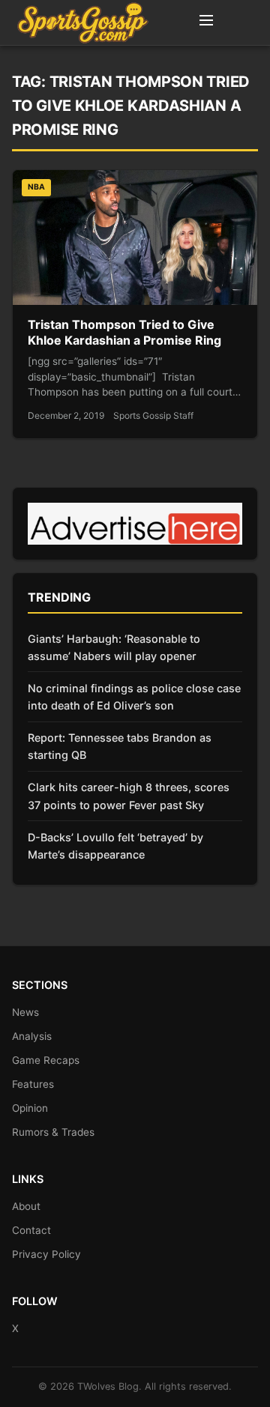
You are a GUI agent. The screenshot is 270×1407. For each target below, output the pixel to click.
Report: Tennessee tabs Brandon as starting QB (120, 746)
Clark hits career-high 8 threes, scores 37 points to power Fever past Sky (129, 796)
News (25, 1012)
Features (33, 1084)
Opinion (30, 1108)
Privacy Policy (46, 1254)
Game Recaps (46, 1060)
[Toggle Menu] (206, 22)
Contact (31, 1230)
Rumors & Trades (53, 1132)
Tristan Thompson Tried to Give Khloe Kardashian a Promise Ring (124, 332)
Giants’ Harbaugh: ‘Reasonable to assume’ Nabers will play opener (114, 647)
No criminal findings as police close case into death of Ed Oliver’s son (134, 697)
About (26, 1206)
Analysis (32, 1036)
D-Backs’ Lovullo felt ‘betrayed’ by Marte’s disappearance (115, 846)
